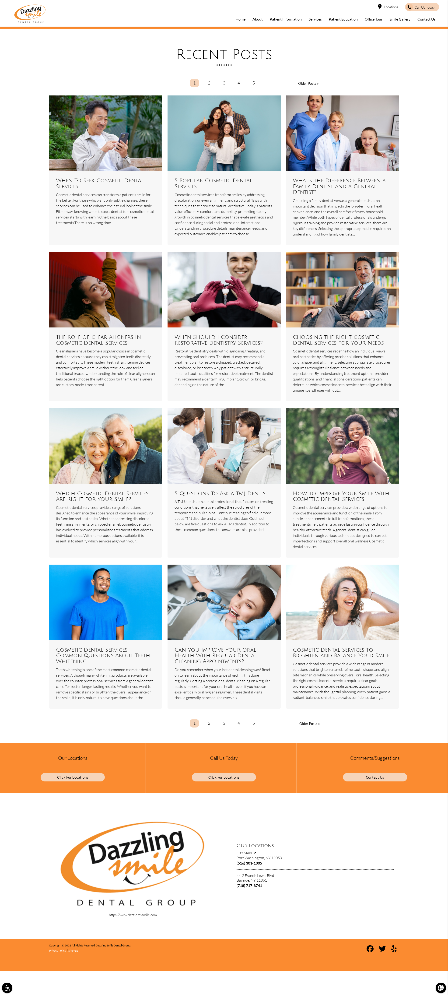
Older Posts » (308, 83)
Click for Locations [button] (72, 777)
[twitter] (382, 949)
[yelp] (394, 949)
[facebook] (370, 949)
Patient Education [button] (343, 19)
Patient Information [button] (286, 19)
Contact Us (375, 777)
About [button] (257, 19)
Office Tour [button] (373, 19)
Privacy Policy (57, 950)
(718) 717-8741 (249, 885)
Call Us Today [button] (424, 7)
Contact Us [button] (426, 19)
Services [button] (315, 19)
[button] (7, 988)
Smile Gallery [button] (399, 19)
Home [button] (240, 19)
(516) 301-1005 (249, 863)
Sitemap (73, 950)
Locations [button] (391, 7)
